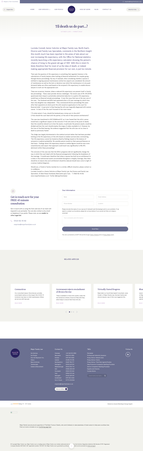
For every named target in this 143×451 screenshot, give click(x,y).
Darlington (58, 364)
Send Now (95, 229)
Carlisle (57, 360)
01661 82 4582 (70, 355)
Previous (67, 312)
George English (128, 404)
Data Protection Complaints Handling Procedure (101, 364)
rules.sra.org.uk (91, 446)
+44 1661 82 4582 (71, 353)
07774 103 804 (70, 380)
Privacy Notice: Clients (93, 360)
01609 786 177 (70, 362)
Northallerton (59, 362)
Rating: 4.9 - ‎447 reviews (25, 404)
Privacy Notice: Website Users (95, 357)
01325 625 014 (70, 364)
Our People (59, 9)
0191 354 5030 (70, 357)
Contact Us (107, 9)
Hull (56, 369)
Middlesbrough (59, 366)
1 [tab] (69, 311)
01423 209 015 (70, 375)
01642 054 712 (70, 366)
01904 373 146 (70, 373)
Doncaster (58, 371)
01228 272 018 (70, 360)
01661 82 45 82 (20, 221)
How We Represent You (37, 357)
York (56, 373)
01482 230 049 (70, 369)
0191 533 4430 (70, 378)
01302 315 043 (70, 371)
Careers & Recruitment (37, 366)
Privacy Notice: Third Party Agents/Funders (99, 362)
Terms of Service (94, 234)
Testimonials (34, 364)
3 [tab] (73, 311)
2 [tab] (71, 311)
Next (75, 312)
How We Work (85, 9)
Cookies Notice (91, 371)
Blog (96, 9)
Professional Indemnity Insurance (96, 355)
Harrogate (57, 375)
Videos (32, 360)
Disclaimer (90, 353)
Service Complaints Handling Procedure (98, 366)
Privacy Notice (107, 234)
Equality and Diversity (93, 369)
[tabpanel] (30, 286)
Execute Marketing (118, 404)
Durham (57, 357)
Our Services (44, 9)
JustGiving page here (45, 427)
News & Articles (35, 362)
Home (32, 9)
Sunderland (58, 378)
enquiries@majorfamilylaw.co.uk (25, 224)
